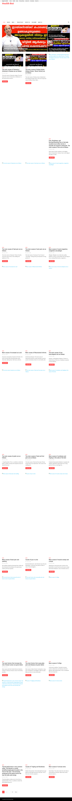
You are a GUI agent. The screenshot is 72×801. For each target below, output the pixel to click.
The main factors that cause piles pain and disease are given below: (34, 664)
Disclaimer (32, 0)
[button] (3, 38)
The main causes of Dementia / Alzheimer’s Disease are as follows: (12, 70)
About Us (36, 0)
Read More (5, 81)
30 (12, 792)
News (17, 0)
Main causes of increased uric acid (12, 352)
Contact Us (27, 0)
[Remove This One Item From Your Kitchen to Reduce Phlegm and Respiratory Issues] (24, 38)
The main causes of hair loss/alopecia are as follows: (57, 353)
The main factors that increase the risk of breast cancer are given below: (12, 664)
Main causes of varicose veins (57, 767)
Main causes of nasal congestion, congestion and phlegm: (58, 250)
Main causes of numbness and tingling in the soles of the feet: (57, 457)
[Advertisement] (36, 13)
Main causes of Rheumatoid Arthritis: (36, 352)
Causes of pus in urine (31, 559)
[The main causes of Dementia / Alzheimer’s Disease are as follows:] (59, 31)
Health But (8, 3)
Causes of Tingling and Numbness (35, 767)
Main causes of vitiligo (55, 663)
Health (14, 0)
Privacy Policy (21, 0)
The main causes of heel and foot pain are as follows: (34, 457)
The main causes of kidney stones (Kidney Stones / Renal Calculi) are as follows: (35, 71)
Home (11, 0)
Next (16, 792)
